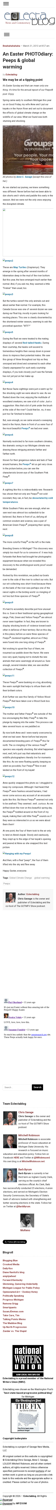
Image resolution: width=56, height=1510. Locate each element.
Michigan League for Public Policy (21, 1288)
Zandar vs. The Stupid (14, 1331)
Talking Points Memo (14, 1319)
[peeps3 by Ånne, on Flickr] (8, 294)
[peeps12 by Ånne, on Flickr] (9, 776)
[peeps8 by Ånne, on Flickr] (8, 535)
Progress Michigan (13, 1299)
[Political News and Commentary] (29, 18)
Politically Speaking (13, 1295)
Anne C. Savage (24, 176)
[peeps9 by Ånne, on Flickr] (8, 602)
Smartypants (10, 1307)
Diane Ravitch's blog (13, 1272)
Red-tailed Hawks (32, 342)
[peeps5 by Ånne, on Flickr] (8, 332)
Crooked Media (11, 1264)
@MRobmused (42, 1157)
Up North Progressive (15, 1327)
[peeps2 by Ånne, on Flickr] (8, 260)
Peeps (26, 428)
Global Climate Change (20, 877)
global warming (42, 877)
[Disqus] (28, 955)
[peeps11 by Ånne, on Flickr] (9, 675)
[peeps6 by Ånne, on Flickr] (8, 435)
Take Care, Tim (11, 1315)
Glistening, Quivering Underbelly (20, 1284)
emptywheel (9, 1276)
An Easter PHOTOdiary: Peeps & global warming (28, 60)
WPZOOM (21, 1503)
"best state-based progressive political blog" (28, 1393)
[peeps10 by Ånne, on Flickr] (9, 707)
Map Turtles (19, 267)
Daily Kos (8, 1268)
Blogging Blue (10, 1260)
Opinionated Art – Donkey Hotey (20, 1292)
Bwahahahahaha (11, 46)
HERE (16, 1157)
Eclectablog (11, 74)
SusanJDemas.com (13, 1311)
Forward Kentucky (12, 1280)
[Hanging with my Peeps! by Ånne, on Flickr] (17, 853)
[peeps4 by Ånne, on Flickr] (8, 382)
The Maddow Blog (12, 1323)
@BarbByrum (23, 1206)
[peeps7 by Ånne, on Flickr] (8, 483)
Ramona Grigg (10, 1303)
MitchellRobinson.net (33, 1161)
